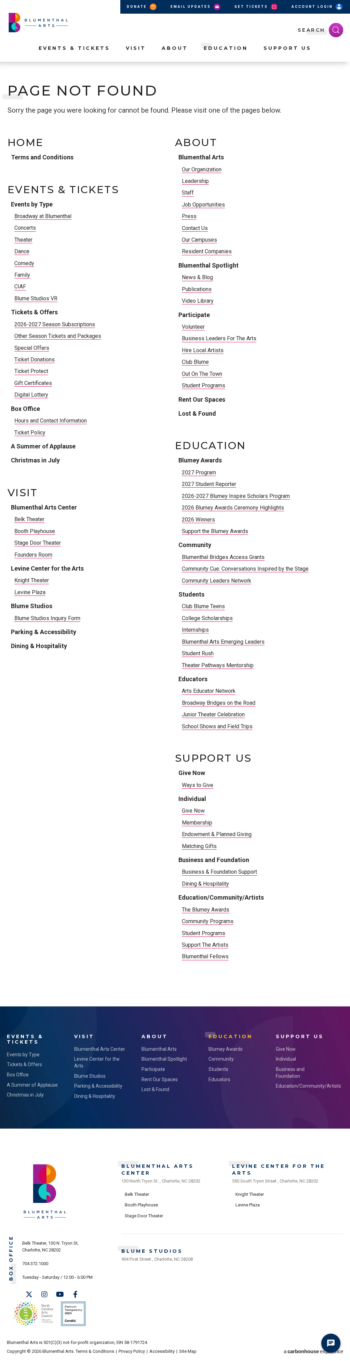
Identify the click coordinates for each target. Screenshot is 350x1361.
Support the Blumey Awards (215, 531)
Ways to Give (197, 785)
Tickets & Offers (34, 312)
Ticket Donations (34, 359)
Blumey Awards (200, 460)
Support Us (287, 48)
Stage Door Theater (37, 543)
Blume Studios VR (35, 298)
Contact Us (195, 228)
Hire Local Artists (203, 350)
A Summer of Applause (43, 446)
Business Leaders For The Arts (219, 338)
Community (194, 544)
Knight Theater (31, 580)
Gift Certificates (33, 383)
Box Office (25, 408)
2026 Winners (198, 519)
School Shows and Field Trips (217, 726)
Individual (192, 798)
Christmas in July (35, 460)
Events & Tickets (74, 48)
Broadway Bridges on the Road (218, 703)
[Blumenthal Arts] (45, 1218)
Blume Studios (31, 606)
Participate (194, 314)
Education (226, 48)
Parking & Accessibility (43, 631)
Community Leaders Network (216, 580)
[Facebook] (75, 1294)
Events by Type (32, 204)
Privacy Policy (132, 1351)
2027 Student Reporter (209, 484)
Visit (136, 48)
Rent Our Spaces (201, 399)
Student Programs (203, 385)
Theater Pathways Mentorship (218, 665)
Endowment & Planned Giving (217, 834)
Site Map (188, 1351)
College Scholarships (207, 618)
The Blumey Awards (205, 909)
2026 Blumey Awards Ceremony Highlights (233, 507)
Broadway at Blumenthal (42, 216)
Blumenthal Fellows (205, 956)
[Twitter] (29, 1294)
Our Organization (201, 169)
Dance (21, 251)
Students (191, 594)
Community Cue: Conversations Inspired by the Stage (245, 568)
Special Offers (31, 348)
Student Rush (198, 653)
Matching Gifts (199, 846)
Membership (197, 822)
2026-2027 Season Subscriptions (54, 324)
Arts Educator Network (208, 691)
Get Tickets (252, 7)
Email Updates (192, 7)
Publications (197, 289)
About (175, 48)
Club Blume (195, 362)
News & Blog (197, 277)
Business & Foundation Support (219, 872)
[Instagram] (44, 1294)
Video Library (198, 301)
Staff (188, 192)
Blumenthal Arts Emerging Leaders (223, 642)
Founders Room (33, 554)
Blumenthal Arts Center (44, 507)
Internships (195, 630)
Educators (192, 679)
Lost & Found (197, 413)
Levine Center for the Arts (47, 568)
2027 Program (199, 472)
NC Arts (33, 1313)
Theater (23, 240)
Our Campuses (199, 240)
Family (22, 275)
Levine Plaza (29, 592)
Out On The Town (202, 374)
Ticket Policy (29, 432)
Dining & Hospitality (39, 645)
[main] (175, 544)
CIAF (20, 286)
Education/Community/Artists (221, 897)
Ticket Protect (31, 371)
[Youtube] (60, 1294)
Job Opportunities (203, 204)
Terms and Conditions (42, 157)
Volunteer (193, 327)
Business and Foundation (213, 859)
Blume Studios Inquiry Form (47, 618)
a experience (313, 1351)
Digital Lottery (31, 394)
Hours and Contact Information (50, 420)
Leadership (195, 181)
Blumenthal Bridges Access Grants (223, 557)
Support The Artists (205, 945)
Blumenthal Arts (201, 157)
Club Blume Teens (203, 606)
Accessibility (162, 1351)
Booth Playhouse (34, 531)
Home (25, 143)
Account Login (313, 7)
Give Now (191, 772)
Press (189, 216)
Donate (138, 7)
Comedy (24, 263)
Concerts (25, 228)
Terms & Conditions (95, 1351)
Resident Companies (207, 251)
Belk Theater (29, 519)
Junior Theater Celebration (213, 714)
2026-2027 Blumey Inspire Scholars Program (236, 496)
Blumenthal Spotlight (208, 265)
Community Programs (207, 921)
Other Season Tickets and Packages (57, 336)
